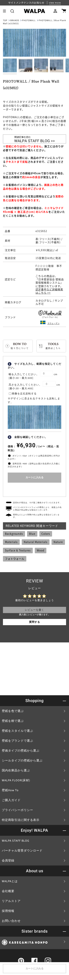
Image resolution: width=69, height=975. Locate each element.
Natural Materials (35, 542)
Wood (40, 550)
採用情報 (8, 911)
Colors (45, 533)
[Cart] (63, 11)
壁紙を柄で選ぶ (13, 721)
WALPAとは (10, 881)
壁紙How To (10, 790)
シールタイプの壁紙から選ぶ (22, 761)
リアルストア (11, 901)
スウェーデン (53, 323)
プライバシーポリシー (17, 810)
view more (55, 2)
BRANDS (14, 20)
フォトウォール (14, 558)
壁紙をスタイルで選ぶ (17, 731)
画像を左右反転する (24, 394)
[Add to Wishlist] (34, 489)
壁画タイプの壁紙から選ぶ (20, 751)
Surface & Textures (18, 550)
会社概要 (8, 891)
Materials (11, 542)
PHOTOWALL (29, 20)
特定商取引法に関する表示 (20, 820)
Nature (58, 542)
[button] (12, 11)
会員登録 (8, 861)
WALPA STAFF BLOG (15, 841)
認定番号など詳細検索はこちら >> (49, 290)
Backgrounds (14, 533)
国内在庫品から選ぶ (16, 770)
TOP (5, 20)
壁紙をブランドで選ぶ (17, 741)
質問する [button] (34, 622)
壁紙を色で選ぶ (13, 711)
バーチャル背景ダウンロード (22, 851)
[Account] (55, 11)
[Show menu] (5, 11)
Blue (32, 533)
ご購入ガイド (11, 800)
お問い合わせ (11, 921)
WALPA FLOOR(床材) (16, 780)
